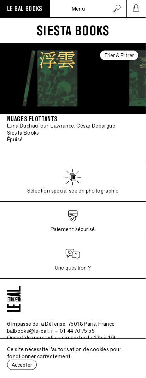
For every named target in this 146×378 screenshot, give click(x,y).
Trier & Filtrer (119, 55)
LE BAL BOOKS (24, 8)
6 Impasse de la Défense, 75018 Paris (61, 323)
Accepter (22, 364)
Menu (78, 8)
